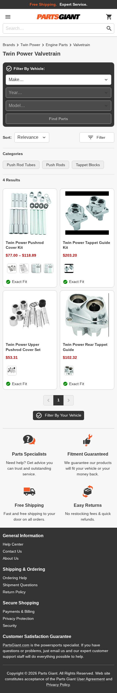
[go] (109, 28)
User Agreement (91, 679)
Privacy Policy (58, 684)
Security (10, 625)
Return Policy (14, 592)
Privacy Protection (18, 618)
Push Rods (55, 165)
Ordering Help (15, 578)
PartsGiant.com (16, 645)
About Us (11, 558)
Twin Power (30, 45)
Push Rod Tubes (21, 165)
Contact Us (12, 551)
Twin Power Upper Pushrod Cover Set (23, 347)
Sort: (7, 137)
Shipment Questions (20, 585)
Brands (9, 45)
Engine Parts (57, 45)
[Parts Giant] (58, 17)
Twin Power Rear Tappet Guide (85, 347)
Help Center (13, 544)
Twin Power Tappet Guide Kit (86, 245)
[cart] (109, 17)
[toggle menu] (8, 17)
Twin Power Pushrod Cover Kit (25, 245)
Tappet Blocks (88, 165)
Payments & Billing (19, 611)
